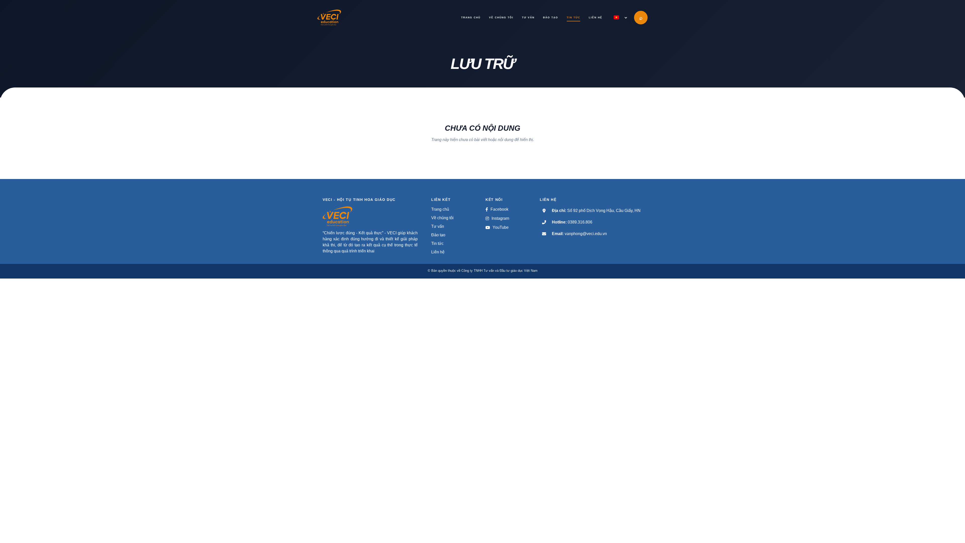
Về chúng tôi (442, 218)
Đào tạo (438, 235)
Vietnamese (592, 36)
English (590, 28)
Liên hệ (438, 252)
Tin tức (437, 243)
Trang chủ (440, 209)
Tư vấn (437, 226)
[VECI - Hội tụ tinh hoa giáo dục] (341, 18)
